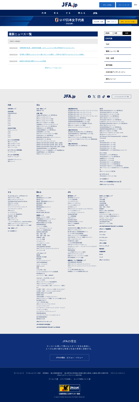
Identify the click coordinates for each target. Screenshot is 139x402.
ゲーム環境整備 (72, 216)
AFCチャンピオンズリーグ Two (44, 120)
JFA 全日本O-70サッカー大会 (108, 148)
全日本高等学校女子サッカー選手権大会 (110, 127)
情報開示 (101, 209)
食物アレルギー (40, 266)
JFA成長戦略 (102, 203)
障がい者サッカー (12, 218)
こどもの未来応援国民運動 (75, 243)
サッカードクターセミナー (43, 260)
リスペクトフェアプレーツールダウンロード (48, 315)
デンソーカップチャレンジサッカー (46, 141)
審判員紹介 (39, 205)
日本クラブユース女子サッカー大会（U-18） (112, 132)
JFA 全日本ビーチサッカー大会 (108, 176)
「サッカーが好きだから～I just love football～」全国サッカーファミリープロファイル (21, 222)
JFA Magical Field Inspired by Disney (17, 201)
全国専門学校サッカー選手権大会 (45, 152)
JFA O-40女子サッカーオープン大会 (109, 114)
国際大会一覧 (40, 110)
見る (56, 13)
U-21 (9, 117)
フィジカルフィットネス (43, 243)
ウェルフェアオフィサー (43, 306)
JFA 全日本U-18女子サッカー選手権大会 (110, 120)
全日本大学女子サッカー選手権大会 (109, 116)
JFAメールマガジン (104, 260)
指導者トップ (40, 215)
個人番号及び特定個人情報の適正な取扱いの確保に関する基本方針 (86, 373)
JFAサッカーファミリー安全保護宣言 (78, 235)
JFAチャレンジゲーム (13, 205)
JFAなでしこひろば (13, 203)
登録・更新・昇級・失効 (43, 235)
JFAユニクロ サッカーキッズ (15, 199)
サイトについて (19, 373)
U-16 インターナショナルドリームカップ (79, 127)
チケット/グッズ (124, 5)
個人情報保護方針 (56, 373)
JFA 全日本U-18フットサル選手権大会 (110, 162)
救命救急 (38, 258)
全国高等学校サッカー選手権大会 (77, 118)
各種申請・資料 (40, 237)
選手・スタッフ (111, 21)
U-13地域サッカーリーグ (74, 135)
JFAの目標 (102, 201)
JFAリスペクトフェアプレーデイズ (45, 304)
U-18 (9, 120)
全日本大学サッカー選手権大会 (44, 135)
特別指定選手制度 (72, 214)
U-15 (9, 125)
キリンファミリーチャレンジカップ (17, 207)
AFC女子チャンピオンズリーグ (108, 134)
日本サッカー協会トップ (106, 196)
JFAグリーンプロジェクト (75, 230)
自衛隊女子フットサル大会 (107, 158)
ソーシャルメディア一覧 (121, 96)
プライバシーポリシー (118, 373)
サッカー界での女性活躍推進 (75, 233)
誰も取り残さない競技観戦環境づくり (78, 231)
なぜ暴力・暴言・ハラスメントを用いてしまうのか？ (50, 289)
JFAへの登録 (107, 5)
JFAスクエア (11, 210)
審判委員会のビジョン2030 (43, 197)
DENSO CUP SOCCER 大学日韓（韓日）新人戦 (49, 144)
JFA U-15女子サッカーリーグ (107, 125)
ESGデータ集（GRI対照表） (107, 210)
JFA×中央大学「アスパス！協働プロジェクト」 (80, 237)
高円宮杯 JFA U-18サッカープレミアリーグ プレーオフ (83, 116)
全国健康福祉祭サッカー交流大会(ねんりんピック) (113, 150)
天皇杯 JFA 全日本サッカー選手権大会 (46, 115)
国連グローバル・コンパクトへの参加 (78, 255)
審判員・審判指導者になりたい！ (45, 201)
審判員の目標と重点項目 (43, 212)
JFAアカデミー (72, 218)
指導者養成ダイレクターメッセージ (46, 219)
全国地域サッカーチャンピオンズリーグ (47, 124)
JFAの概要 (102, 199)
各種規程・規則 (103, 205)
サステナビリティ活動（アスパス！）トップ (80, 228)
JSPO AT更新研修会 (41, 262)
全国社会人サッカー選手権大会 (44, 128)
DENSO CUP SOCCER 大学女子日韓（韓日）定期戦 (50, 146)
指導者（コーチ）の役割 (43, 217)
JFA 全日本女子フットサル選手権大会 (110, 156)
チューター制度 (40, 239)
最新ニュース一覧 (112, 51)
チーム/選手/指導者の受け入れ (76, 269)
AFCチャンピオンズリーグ (43, 117)
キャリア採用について (81, 379)
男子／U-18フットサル (14, 145)
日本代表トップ (12, 108)
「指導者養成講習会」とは (43, 221)
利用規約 (46, 373)
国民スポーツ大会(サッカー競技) (45, 122)
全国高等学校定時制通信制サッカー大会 (79, 121)
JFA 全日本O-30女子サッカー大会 (109, 112)
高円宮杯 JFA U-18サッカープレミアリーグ (79, 112)
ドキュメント (103, 240)
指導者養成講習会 (41, 224)
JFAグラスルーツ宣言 (13, 197)
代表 (44, 13)
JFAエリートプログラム (74, 203)
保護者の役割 (40, 295)
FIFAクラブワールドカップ (43, 154)
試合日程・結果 (98, 21)
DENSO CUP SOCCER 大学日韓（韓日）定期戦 (49, 143)
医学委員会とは (40, 273)
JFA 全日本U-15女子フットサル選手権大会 (111, 166)
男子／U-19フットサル (14, 143)
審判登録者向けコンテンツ (43, 207)
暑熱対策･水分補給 (41, 257)
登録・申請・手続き (104, 207)
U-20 (9, 132)
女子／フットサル (12, 147)
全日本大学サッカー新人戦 (43, 139)
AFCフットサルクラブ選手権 (107, 171)
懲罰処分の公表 (40, 318)
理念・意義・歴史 (41, 233)
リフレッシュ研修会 (41, 226)
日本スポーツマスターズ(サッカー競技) (47, 133)
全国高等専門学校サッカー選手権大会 (46, 148)
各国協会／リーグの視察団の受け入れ (78, 271)
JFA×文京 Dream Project (105, 220)
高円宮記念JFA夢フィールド (75, 221)
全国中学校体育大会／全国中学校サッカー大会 (80, 133)
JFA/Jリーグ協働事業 (73, 223)
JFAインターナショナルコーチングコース (47, 248)
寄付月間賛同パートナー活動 (75, 257)
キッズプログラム (12, 212)
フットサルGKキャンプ (74, 210)
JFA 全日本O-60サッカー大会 (108, 146)
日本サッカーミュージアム (107, 184)
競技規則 (38, 209)
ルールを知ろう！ (104, 179)
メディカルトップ (41, 253)
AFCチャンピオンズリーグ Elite (44, 119)
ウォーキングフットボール (15, 208)
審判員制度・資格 (41, 203)
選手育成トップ (72, 196)
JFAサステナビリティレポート (76, 254)
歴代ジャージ (111, 79)
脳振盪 (38, 255)
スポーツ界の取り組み (42, 302)
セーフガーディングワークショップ (46, 311)
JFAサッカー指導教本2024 (43, 230)
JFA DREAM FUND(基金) (43, 324)
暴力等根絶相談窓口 (41, 317)
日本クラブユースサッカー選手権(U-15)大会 (80, 137)
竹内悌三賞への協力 (73, 241)
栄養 (37, 268)
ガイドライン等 (40, 250)
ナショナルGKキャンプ (74, 205)
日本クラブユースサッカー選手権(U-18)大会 (80, 123)
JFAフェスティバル (13, 219)
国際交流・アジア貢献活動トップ (77, 260)
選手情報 (109, 65)
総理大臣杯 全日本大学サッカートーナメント (48, 137)
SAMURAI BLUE (12, 113)
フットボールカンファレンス (44, 228)
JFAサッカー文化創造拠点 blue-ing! (109, 181)
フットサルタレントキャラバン (76, 212)
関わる (82, 13)
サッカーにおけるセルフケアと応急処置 (47, 271)
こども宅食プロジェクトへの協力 (77, 252)
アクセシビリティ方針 (33, 373)
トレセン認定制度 (72, 199)
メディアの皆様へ (66, 379)
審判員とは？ (40, 199)
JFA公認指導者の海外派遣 (43, 246)
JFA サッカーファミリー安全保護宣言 (46, 282)
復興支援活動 (71, 250)
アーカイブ (52, 379)
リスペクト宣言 (40, 280)
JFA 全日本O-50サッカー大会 (108, 144)
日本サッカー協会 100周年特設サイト (109, 216)
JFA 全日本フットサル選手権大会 (109, 154)
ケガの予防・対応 (41, 270)
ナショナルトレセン (73, 201)
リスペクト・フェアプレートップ (45, 278)
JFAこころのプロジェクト (75, 239)
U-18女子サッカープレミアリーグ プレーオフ (112, 121)
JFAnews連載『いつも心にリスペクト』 (47, 296)
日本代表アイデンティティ (115, 72)
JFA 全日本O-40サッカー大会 (108, 142)
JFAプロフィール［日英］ (106, 223)
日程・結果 (110, 58)
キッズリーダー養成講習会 (15, 214)
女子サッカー (103, 232)
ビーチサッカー (12, 152)
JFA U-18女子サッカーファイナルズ (109, 118)
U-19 (9, 118)
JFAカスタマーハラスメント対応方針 (69, 375)
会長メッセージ (103, 197)
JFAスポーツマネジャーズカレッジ (77, 244)
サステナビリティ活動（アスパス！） (109, 214)
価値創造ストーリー (104, 212)
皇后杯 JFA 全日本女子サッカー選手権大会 (111, 110)
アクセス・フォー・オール (106, 218)
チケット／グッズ (104, 246)
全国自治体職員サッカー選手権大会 (46, 130)
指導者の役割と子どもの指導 (44, 293)
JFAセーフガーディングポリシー (45, 283)
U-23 (9, 115)
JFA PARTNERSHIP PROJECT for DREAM (48, 327)
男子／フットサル (12, 141)
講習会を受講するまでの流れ (44, 222)
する (68, 13)
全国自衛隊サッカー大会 (43, 132)
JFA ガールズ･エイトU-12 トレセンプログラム (80, 209)
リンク (101, 257)
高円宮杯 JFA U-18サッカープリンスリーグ (79, 114)
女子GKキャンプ (72, 207)
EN (135, 5)
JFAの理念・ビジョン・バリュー (69, 357)
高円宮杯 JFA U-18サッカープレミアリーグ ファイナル (83, 110)
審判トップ (39, 196)
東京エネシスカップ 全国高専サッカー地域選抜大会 (50, 150)
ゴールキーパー (40, 241)
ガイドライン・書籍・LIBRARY (44, 275)
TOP (107, 44)
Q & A (101, 254)
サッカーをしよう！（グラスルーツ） (18, 196)
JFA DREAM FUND (104, 221)
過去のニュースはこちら (53, 68)
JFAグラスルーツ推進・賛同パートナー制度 (19, 225)
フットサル (102, 234)
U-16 (9, 124)
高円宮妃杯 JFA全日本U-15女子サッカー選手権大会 (113, 123)
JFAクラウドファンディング (44, 321)
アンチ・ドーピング (41, 264)
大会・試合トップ (41, 108)
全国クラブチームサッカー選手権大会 (46, 126)
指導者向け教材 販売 (42, 232)
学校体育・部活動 (12, 216)
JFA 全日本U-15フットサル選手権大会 (110, 164)
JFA (69, 192)
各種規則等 (102, 251)
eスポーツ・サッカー (13, 156)
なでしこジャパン (12, 130)
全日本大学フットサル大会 (107, 160)
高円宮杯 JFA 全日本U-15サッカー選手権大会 (80, 132)
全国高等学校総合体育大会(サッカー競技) (79, 120)
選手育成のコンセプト (74, 197)
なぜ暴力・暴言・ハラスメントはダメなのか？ (49, 291)
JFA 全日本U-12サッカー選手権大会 (77, 145)
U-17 (9, 122)
